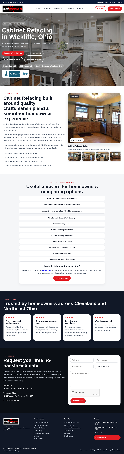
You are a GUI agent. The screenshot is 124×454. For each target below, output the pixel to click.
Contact (80, 8)
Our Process (47, 8)
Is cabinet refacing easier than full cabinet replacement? (62, 211)
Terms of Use (116, 450)
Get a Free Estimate (116, 2)
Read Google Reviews (12, 59)
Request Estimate (62, 278)
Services (58, 8)
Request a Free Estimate (13, 53)
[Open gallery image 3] (88, 156)
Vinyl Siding (38, 430)
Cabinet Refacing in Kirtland (62, 241)
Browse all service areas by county (62, 247)
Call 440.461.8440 (102, 2)
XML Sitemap (68, 436)
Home (37, 8)
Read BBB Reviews (34, 59)
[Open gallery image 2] (74, 156)
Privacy (108, 450)
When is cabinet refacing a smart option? (62, 198)
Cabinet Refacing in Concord (62, 230)
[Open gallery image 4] (102, 156)
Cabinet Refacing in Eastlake (62, 235)
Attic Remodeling (69, 425)
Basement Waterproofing (72, 428)
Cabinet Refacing (40, 428)
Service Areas (69, 8)
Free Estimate (115, 8)
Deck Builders (38, 439)
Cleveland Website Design (11, 451)
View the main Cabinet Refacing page (62, 218)
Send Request (78, 400)
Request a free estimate (62, 253)
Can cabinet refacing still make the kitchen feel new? (62, 204)
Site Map (67, 433)
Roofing (36, 436)
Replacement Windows (42, 433)
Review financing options (62, 224)
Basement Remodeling (71, 422)
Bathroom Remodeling (41, 422)
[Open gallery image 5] (116, 156)
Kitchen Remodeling (41, 425)
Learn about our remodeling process (62, 259)
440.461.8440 (46, 270)
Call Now (100, 8)
